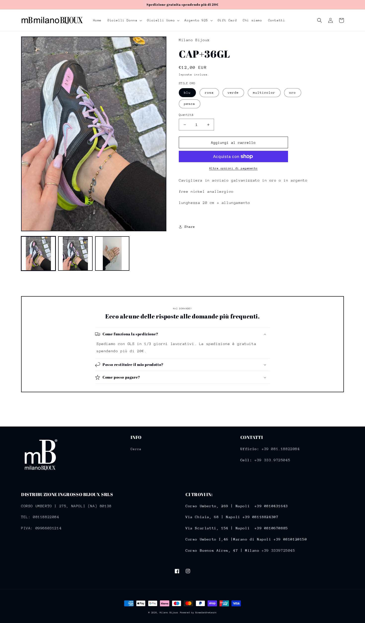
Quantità (186, 115)
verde (233, 92)
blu (187, 92)
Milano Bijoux (169, 612)
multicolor (264, 92)
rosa (209, 92)
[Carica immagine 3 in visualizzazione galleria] (112, 253)
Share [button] (189, 227)
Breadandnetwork (206, 612)
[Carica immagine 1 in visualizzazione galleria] (38, 253)
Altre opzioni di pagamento (233, 168)
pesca (189, 104)
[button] (124, 20)
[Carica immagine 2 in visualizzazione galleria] (75, 253)
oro (292, 92)
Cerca (136, 449)
